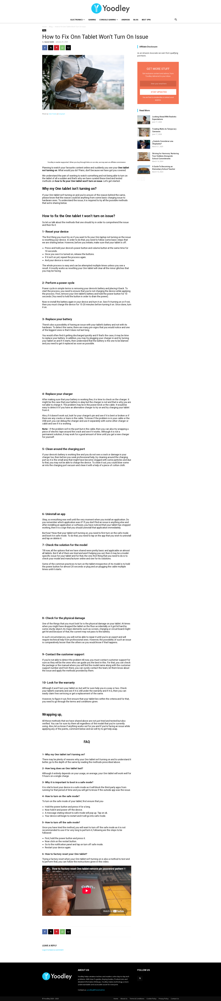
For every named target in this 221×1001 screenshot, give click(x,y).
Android (125, 19)
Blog (135, 19)
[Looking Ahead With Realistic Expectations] (143, 119)
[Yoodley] (110, 8)
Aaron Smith (49, 42)
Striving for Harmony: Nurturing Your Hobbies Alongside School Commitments (165, 156)
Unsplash (62, 114)
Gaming (92, 19)
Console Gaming (107, 19)
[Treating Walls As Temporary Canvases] (143, 132)
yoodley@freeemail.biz (96, 990)
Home (44, 27)
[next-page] (143, 179)
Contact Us (175, 999)
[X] (50, 47)
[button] (176, 20)
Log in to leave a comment (52, 950)
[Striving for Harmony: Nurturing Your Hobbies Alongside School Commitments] (143, 156)
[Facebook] (44, 47)
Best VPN (146, 19)
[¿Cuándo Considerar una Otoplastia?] (143, 144)
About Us (123, 999)
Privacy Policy (163, 999)
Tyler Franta (52, 114)
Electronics (76, 19)
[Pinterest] (56, 47)
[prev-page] (139, 179)
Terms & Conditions (137, 999)
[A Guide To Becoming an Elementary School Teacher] (143, 169)
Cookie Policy (151, 999)
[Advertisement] (86, 136)
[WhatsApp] (62, 47)
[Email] (68, 47)
